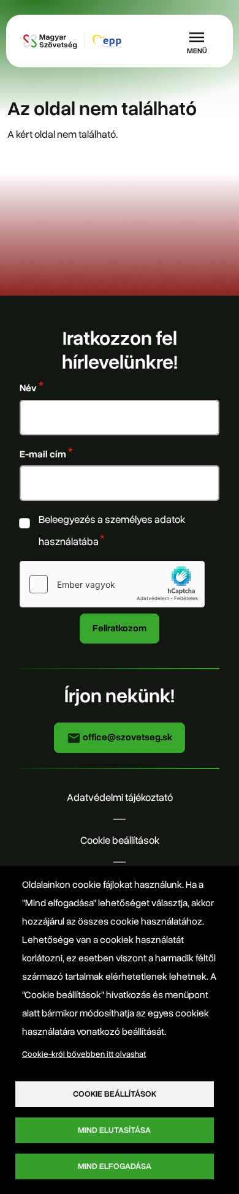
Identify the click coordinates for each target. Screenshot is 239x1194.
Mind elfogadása (114, 1166)
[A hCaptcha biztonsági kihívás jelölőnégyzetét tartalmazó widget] (112, 584)
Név (28, 387)
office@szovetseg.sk (126, 737)
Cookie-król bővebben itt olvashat (84, 1054)
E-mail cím (43, 454)
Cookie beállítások (119, 840)
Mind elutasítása (114, 1130)
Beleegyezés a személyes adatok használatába (112, 531)
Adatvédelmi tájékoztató (120, 797)
